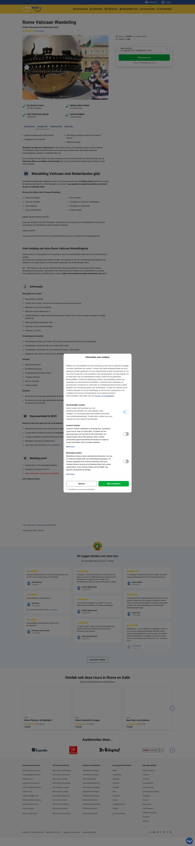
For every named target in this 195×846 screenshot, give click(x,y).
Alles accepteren (114, 484)
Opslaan (81, 484)
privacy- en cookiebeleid (104, 396)
